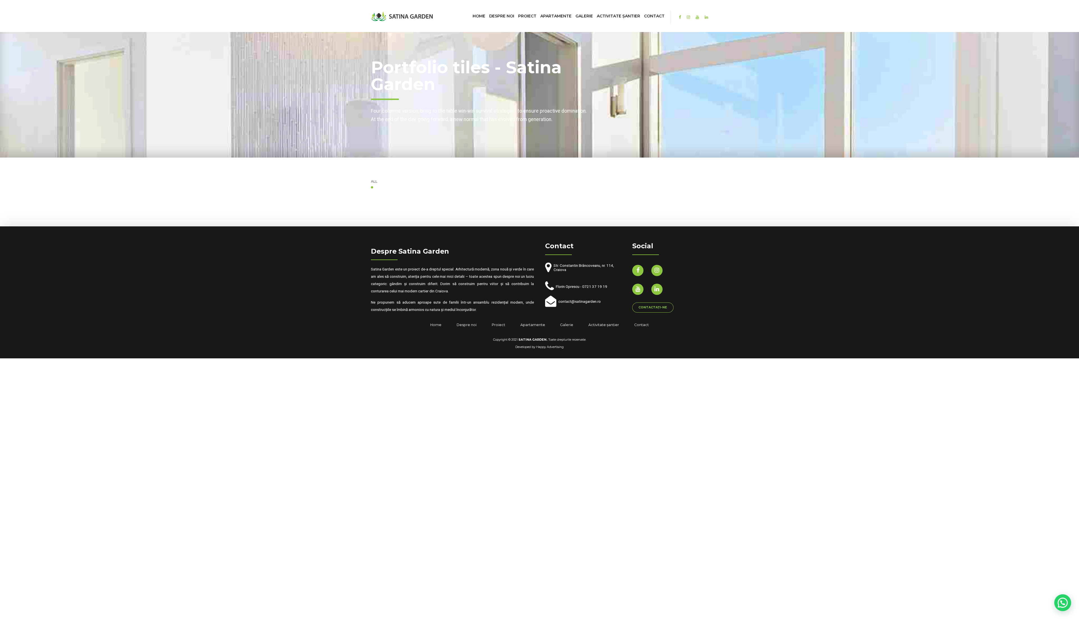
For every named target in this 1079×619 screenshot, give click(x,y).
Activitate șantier (618, 16)
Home (479, 16)
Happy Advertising (550, 347)
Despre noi (501, 16)
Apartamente (556, 16)
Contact (654, 16)
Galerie (584, 16)
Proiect (527, 16)
